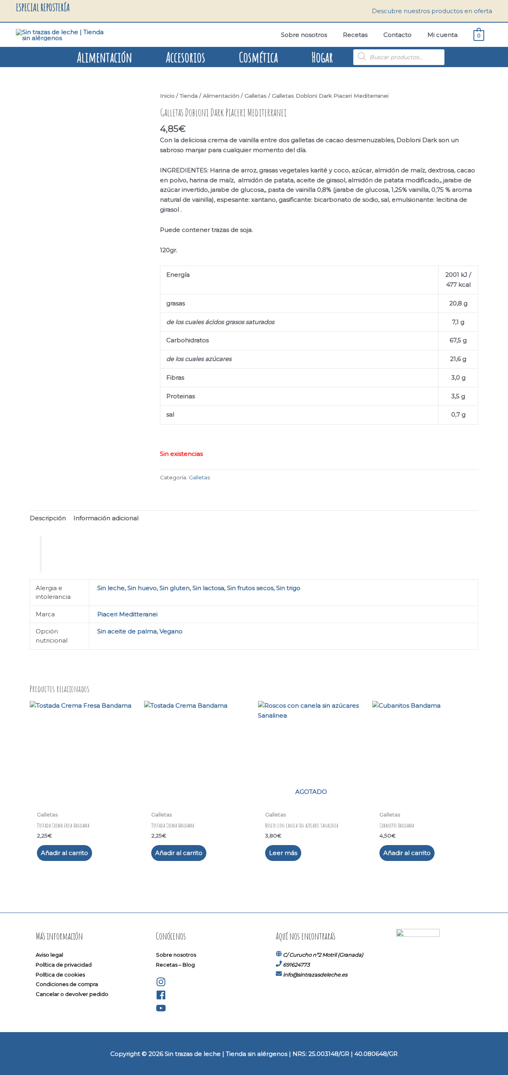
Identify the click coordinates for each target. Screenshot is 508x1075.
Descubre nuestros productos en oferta (432, 11)
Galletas (255, 96)
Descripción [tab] (48, 518)
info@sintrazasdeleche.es (315, 974)
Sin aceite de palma (127, 631)
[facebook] (161, 998)
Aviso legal (49, 954)
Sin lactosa (208, 588)
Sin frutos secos (250, 588)
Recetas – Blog (175, 964)
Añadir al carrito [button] (64, 853)
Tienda (189, 96)
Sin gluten (175, 588)
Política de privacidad (64, 964)
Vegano (171, 631)
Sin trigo (288, 588)
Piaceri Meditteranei (127, 614)
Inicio (167, 96)
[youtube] (161, 1011)
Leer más (283, 853)
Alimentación (221, 96)
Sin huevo (142, 588)
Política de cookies (60, 974)
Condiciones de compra (67, 984)
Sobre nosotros (176, 954)
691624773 (296, 964)
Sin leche (111, 588)
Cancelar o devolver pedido (72, 994)
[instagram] (161, 985)
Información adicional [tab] (106, 518)
